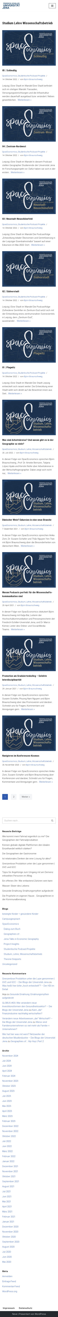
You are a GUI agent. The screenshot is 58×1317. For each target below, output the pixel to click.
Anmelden (7, 1276)
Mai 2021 (6, 1201)
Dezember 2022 (10, 1126)
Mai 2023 (6, 1106)
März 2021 (7, 1211)
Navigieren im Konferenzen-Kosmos (20, 755)
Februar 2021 (8, 1216)
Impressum (9, 1308)
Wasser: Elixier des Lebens (15, 885)
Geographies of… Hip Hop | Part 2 (27, 1041)
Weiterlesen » (24, 100)
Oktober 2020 (9, 1236)
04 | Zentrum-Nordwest (14, 146)
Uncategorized (9, 964)
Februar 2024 (8, 1076)
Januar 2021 (8, 1221)
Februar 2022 (8, 1156)
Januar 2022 (8, 1161)
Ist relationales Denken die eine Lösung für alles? (26, 858)
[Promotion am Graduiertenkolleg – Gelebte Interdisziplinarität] (29, 653)
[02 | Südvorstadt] (29, 269)
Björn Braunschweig (33, 79)
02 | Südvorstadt (10, 291)
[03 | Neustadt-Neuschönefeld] (29, 196)
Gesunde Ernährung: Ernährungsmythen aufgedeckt (27, 890)
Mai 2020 (6, 1262)
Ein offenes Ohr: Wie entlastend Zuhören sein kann (27, 880)
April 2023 (7, 1111)
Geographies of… (12, 934)
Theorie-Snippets (12, 959)
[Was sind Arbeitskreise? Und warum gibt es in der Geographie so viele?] (29, 417)
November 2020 (10, 1231)
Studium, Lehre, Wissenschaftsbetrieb (35, 449)
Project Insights (11, 944)
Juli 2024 (6, 1060)
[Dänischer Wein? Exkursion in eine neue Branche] (29, 497)
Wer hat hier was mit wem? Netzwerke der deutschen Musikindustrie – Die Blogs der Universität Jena (28, 1038)
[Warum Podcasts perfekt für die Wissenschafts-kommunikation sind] (29, 570)
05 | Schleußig (9, 70)
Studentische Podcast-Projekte (31, 76)
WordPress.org (9, 1291)
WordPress (40, 1314)
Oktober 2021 (9, 1176)
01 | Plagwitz (8, 367)
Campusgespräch (11, 919)
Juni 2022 (7, 1146)
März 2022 (7, 1151)
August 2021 (8, 1186)
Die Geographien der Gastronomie (19, 853)
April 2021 (7, 1206)
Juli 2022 (6, 1141)
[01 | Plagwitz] (29, 345)
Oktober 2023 (9, 1086)
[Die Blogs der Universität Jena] (11, 5)
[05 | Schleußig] (29, 48)
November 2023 (10, 1081)
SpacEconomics (9, 76)
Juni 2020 (7, 1257)
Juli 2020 (6, 1251)
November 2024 (10, 1055)
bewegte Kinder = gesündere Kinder (20, 914)
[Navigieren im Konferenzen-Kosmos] (29, 733)
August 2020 (8, 1246)
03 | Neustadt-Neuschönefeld (17, 218)
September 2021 (10, 1181)
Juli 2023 (6, 1096)
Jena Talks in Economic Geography (21, 939)
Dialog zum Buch (12, 929)
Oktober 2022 (9, 1136)
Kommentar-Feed (11, 1286)
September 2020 (10, 1241)
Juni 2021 (7, 1196)
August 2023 (8, 1091)
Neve (14, 1314)
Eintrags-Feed (9, 1281)
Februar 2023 (8, 1121)
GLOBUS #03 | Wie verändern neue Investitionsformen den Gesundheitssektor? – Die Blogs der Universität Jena (27, 1006)
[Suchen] (52, 820)
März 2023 (7, 1116)
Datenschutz (25, 1308)
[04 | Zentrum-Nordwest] (29, 124)
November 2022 (10, 1131)
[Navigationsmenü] (52, 5)
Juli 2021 (6, 1191)
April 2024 (7, 1071)
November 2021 (10, 1171)
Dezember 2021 (10, 1166)
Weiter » (26, 796)
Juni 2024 (7, 1066)
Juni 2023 (7, 1101)
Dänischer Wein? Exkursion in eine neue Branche (26, 519)
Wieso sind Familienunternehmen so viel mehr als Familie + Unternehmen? (26, 1026)
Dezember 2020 (10, 1226)
